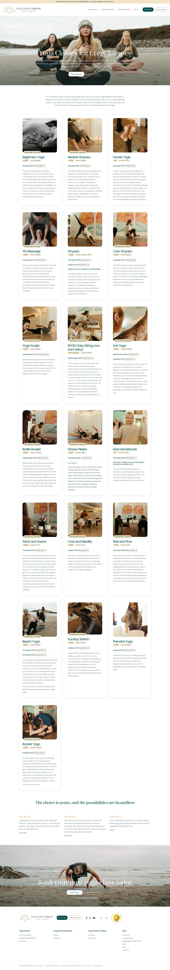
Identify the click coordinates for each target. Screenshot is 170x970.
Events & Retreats (107, 9)
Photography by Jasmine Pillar (71, 965)
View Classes (76, 74)
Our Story (125, 935)
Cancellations (98, 965)
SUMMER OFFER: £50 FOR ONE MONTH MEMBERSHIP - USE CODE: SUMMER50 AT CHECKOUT (84, 2)
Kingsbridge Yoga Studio (131, 941)
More (136, 9)
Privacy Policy (87, 965)
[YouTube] (94, 918)
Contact (125, 950)
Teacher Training (124, 9)
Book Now (39, 166)
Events (56, 935)
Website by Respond (53, 965)
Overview (91, 935)
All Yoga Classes (25, 935)
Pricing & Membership (27, 938)
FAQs (124, 944)
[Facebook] (86, 918)
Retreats (57, 938)
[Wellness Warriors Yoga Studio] (22, 9)
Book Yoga (148, 9)
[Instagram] (90, 918)
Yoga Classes (92, 9)
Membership (161, 9)
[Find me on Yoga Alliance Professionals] (101, 918)
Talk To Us (91, 938)
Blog (124, 947)
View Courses (93, 74)
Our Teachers (127, 938)
